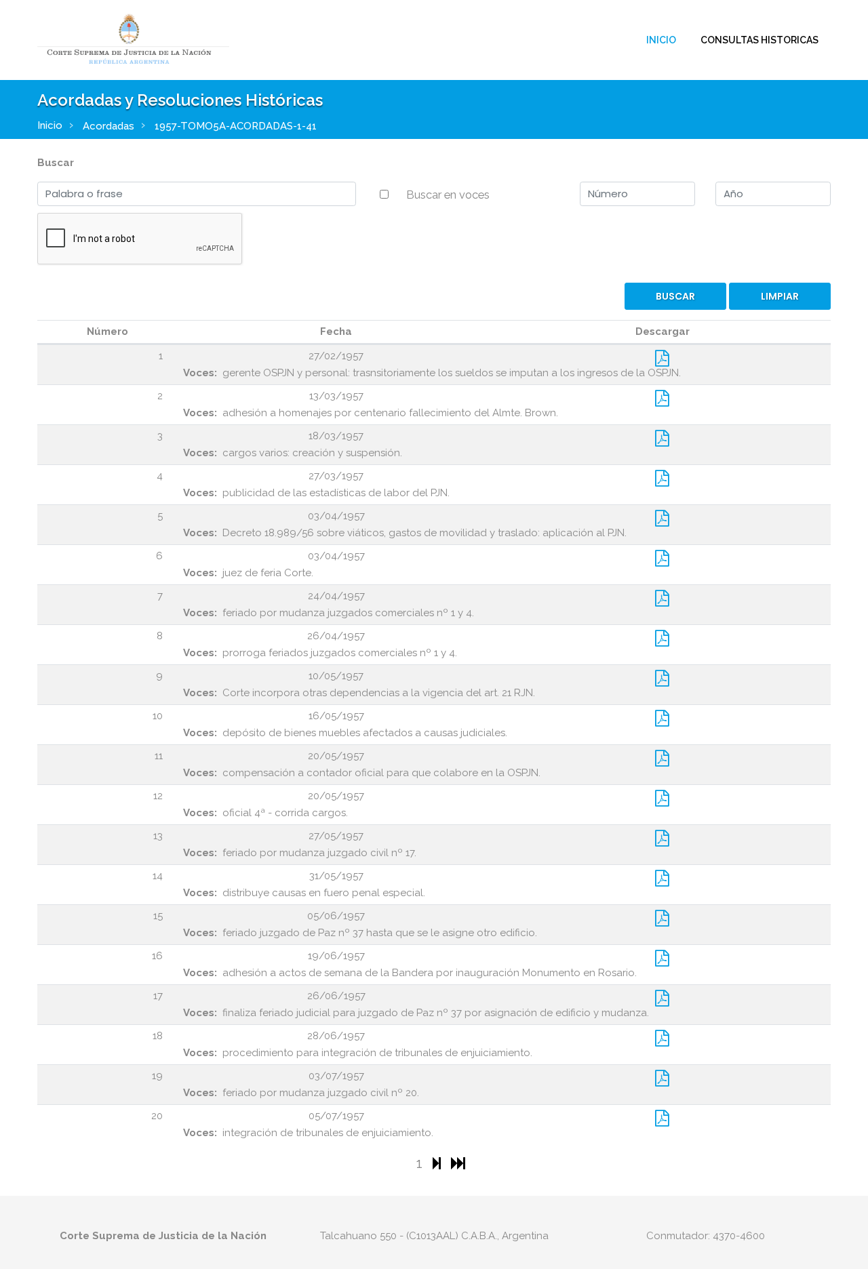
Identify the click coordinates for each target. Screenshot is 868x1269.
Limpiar (780, 296)
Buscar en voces (448, 194)
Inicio (661, 40)
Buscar (55, 163)
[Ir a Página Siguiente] (438, 1162)
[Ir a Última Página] (458, 1162)
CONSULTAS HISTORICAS (759, 40)
